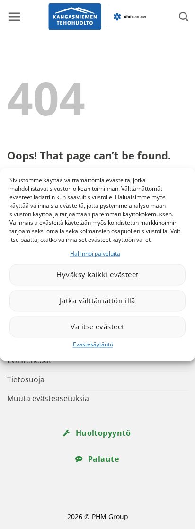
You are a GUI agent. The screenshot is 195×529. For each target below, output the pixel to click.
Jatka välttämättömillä (97, 301)
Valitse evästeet (97, 327)
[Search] (183, 16)
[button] (14, 16)
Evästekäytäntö (93, 344)
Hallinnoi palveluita (95, 253)
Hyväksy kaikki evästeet (97, 275)
